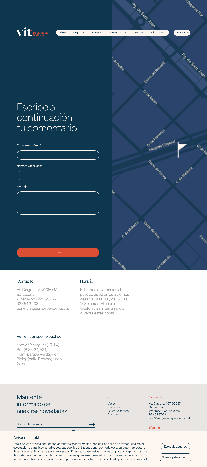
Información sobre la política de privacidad (118, 459)
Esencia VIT (98, 32)
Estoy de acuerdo (175, 447)
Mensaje (22, 186)
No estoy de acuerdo (175, 457)
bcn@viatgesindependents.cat (43, 308)
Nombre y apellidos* (29, 166)
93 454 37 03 (27, 304)
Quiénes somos (118, 32)
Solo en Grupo (157, 32)
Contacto (139, 32)
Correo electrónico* (29, 145)
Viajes (112, 404)
